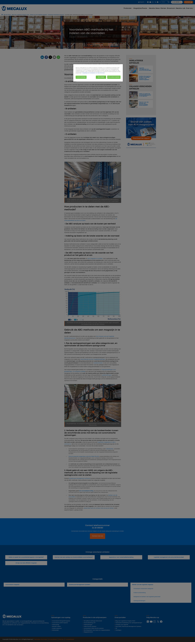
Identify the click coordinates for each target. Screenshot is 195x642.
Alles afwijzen (101, 77)
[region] (98, 73)
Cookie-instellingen (81, 77)
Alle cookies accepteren (114, 77)
